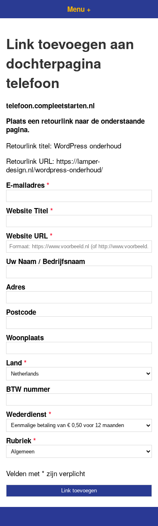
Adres (15, 287)
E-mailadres (27, 185)
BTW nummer (28, 389)
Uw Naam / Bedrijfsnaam (45, 261)
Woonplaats (25, 337)
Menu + (79, 9)
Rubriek (21, 440)
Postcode (21, 312)
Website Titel (29, 210)
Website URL (29, 235)
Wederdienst (28, 414)
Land (16, 362)
